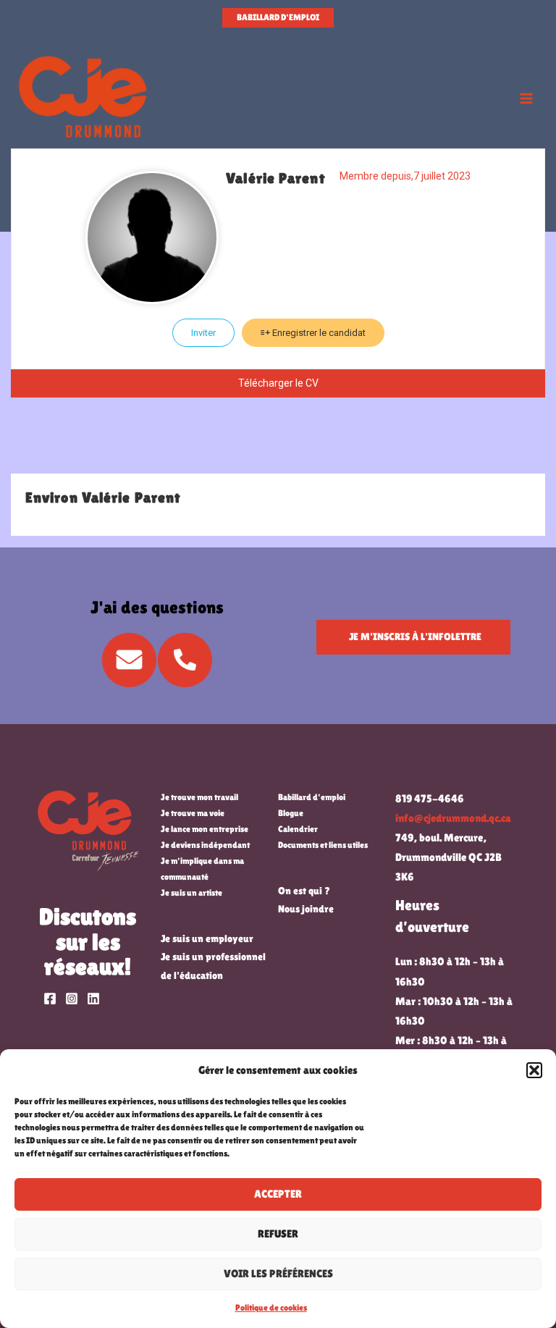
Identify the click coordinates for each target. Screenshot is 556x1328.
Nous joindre (306, 909)
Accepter (278, 1194)
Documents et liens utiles (323, 845)
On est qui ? (304, 890)
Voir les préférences (278, 1273)
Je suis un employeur (207, 938)
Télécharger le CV (278, 383)
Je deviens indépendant (205, 845)
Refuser (278, 1233)
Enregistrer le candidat (318, 332)
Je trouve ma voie (192, 813)
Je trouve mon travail (199, 797)
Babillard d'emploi (311, 797)
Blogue (290, 813)
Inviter (203, 332)
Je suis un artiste (191, 893)
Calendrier (298, 829)
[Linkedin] (93, 998)
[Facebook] (49, 998)
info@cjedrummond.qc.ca (453, 818)
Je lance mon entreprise (204, 829)
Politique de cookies (271, 1308)
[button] (534, 1070)
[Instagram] (71, 998)
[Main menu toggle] (526, 98)
